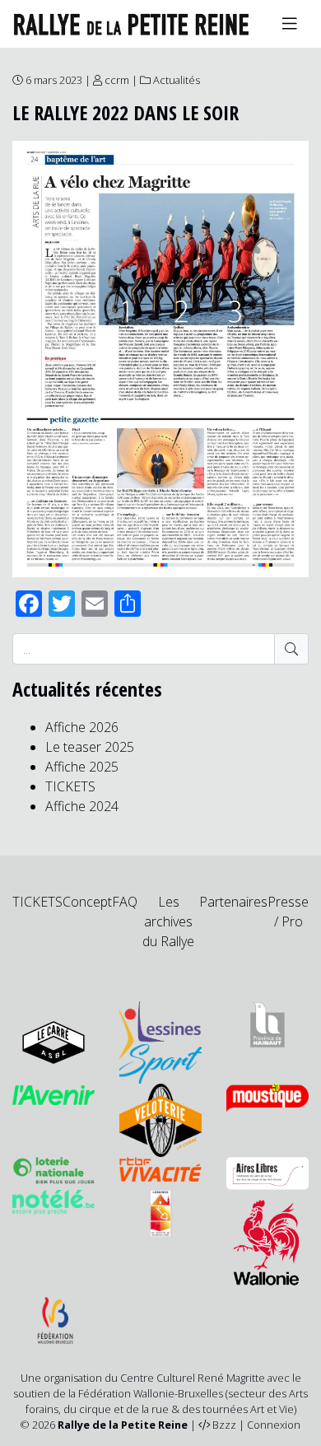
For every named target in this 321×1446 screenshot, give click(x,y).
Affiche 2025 (82, 767)
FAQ (124, 902)
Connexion (273, 1424)
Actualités (176, 79)
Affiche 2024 (82, 806)
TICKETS (70, 786)
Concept (87, 902)
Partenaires (233, 902)
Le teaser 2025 (89, 747)
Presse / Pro (288, 912)
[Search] (291, 649)
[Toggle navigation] (290, 24)
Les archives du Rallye (168, 921)
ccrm (117, 79)
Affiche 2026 (82, 727)
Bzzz (224, 1424)
